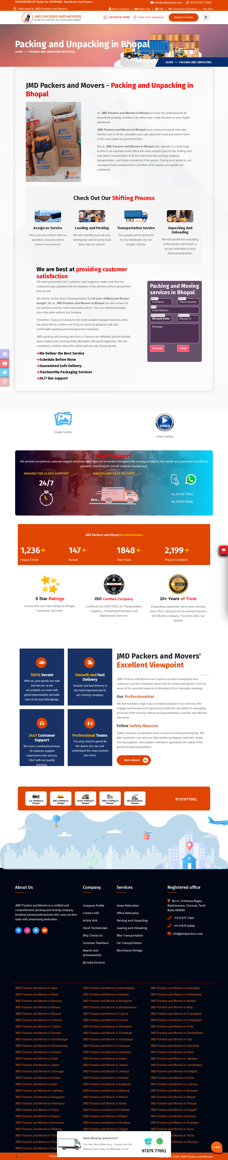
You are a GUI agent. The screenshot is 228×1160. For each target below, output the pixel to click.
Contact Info (91, 913)
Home (19, 51)
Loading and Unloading (132, 928)
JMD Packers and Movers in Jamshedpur (176, 1065)
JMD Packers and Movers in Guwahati (175, 1045)
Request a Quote (183, 17)
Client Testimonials (95, 928)
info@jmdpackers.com (168, 2)
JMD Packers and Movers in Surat (172, 1129)
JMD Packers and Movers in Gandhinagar (41, 1039)
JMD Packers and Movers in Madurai (106, 1090)
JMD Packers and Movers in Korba (172, 1077)
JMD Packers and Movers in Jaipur (37, 1065)
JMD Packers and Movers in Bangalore (107, 1000)
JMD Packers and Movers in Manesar (174, 1090)
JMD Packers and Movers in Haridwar (107, 1052)
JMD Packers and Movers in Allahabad (175, 988)
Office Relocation (128, 913)
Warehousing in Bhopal (135, 802)
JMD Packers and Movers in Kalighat (174, 1071)
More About (132, 760)
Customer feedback (96, 943)
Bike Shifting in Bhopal (60, 802)
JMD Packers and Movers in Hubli (36, 1058)
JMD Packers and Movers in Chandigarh (176, 1013)
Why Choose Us (93, 935)
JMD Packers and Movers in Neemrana (40, 1103)
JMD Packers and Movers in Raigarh (174, 1109)
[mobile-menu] (204, 17)
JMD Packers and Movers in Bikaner (38, 1013)
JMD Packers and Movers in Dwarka (38, 1032)
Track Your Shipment (150, 17)
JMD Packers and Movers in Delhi (172, 1026)
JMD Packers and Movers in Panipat (173, 1103)
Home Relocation (128, 905)
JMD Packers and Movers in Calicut (105, 1013)
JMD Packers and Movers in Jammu (105, 1065)
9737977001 (185, 799)
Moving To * (184, 315)
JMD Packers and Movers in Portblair (106, 1109)
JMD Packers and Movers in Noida (105, 1103)
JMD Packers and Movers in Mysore (173, 1097)
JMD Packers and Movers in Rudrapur (175, 1122)
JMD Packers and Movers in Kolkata (106, 1077)
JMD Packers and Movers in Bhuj (172, 1007)
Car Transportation (129, 943)
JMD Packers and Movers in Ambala (106, 994)
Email (153, 307)
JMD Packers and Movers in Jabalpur (174, 1058)
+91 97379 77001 (200, 2)
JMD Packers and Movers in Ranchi (173, 1116)
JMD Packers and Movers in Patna (37, 1109)
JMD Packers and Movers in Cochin (105, 1020)
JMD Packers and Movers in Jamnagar (39, 1071)
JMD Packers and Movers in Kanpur (38, 1077)
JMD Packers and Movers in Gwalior (38, 1052)
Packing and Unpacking (195, 62)
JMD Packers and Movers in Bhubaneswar (110, 1007)
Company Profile (93, 905)
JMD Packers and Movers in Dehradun (107, 1026)
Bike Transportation (130, 935)
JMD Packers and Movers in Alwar (36, 994)
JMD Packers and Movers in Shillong (38, 1129)
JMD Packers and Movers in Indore (105, 1058)
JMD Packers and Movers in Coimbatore (176, 1020)
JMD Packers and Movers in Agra (36, 988)
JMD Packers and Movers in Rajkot (105, 1116)
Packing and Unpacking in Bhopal (52, 51)
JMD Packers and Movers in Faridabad (107, 1032)
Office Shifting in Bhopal (110, 802)
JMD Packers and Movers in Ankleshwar (176, 994)
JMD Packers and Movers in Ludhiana (39, 1090)
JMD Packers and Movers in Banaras (38, 1000)
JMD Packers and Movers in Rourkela (107, 1122)
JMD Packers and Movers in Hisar (172, 1052)
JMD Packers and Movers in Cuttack (38, 1026)
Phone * (182, 298)
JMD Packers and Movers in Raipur (37, 1116)
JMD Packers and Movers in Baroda (173, 1000)
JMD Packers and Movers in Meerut (105, 1097)
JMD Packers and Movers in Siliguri (105, 1129)
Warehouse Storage (129, 950)
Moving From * (158, 315)
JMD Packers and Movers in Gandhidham (177, 1032)
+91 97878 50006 (182, 501)
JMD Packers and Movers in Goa (171, 1039)
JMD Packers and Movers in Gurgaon (106, 1045)
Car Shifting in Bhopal (36, 802)
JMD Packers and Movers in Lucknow (174, 1084)
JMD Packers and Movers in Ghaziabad (108, 1039)
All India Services (94, 962)
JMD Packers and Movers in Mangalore (40, 1097)
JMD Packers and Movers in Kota (36, 1084)
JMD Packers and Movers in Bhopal (37, 1007)
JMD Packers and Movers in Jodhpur (106, 1071)
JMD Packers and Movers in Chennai (38, 1020)
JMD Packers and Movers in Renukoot (39, 1122)
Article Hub (90, 920)
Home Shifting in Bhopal (85, 802)
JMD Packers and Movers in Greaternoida (41, 1045)
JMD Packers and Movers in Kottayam (107, 1084)
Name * (154, 298)
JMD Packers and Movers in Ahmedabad (108, 988)
